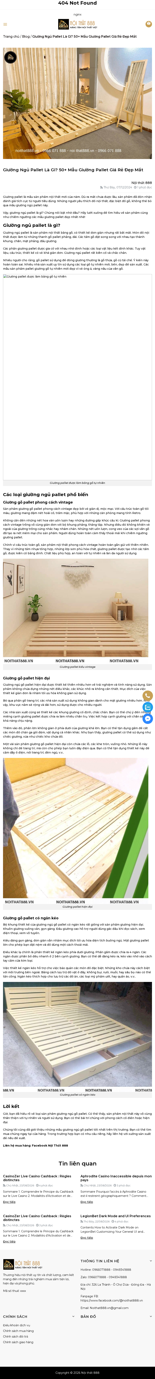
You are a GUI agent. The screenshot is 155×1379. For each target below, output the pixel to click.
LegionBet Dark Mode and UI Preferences (116, 1216)
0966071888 (101, 1270)
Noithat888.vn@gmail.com (109, 1308)
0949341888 (122, 1270)
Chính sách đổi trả (15, 1336)
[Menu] (5, 24)
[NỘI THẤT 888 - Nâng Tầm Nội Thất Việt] (77, 24)
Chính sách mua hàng (18, 1331)
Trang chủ (11, 36)
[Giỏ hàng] (149, 24)
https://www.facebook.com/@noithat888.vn (112, 1300)
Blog (26, 36)
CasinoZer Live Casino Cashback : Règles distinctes (37, 1178)
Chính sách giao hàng (18, 1342)
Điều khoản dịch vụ (16, 1325)
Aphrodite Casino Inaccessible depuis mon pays (116, 1178)
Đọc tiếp (9, 1202)
